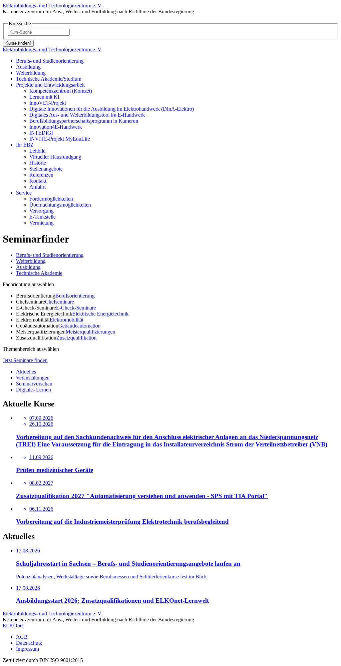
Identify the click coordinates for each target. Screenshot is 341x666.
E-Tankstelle (42, 217)
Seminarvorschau (34, 383)
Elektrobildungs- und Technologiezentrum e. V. (52, 5)
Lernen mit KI (44, 97)
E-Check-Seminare (76, 308)
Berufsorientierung (75, 296)
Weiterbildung (31, 73)
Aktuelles (26, 371)
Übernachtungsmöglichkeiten (60, 205)
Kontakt (37, 181)
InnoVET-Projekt (47, 103)
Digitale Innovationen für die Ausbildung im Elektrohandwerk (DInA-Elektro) (111, 109)
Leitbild (37, 151)
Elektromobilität (66, 320)
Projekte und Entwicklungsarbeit (50, 85)
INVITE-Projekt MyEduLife (59, 139)
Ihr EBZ (25, 145)
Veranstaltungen (33, 377)
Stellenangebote (46, 169)
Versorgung (41, 211)
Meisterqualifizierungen (90, 331)
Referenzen (41, 175)
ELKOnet (13, 625)
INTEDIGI (41, 133)
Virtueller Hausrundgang (55, 157)
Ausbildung (28, 67)
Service (24, 193)
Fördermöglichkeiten (51, 199)
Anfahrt (37, 187)
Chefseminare (59, 302)
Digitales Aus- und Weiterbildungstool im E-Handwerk (87, 115)
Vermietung (41, 223)
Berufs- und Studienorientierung (50, 61)
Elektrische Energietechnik (100, 314)
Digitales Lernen (33, 389)
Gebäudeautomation (79, 326)
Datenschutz (29, 643)
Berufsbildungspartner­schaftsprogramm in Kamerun (83, 121)
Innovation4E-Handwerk (55, 127)
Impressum (27, 649)
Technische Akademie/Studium (48, 79)
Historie (37, 163)
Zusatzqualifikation (76, 337)
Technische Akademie (39, 273)
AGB (22, 637)
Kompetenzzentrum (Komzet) (60, 91)
